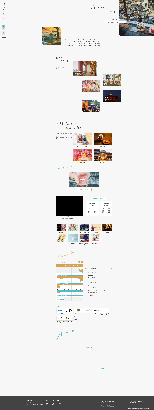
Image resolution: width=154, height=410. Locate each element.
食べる (53, 401)
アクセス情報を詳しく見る (103, 368)
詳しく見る (110, 268)
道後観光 (46, 403)
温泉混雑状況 (3, 29)
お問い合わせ (59, 400)
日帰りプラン (47, 404)
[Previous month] (79, 262)
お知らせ (46, 400)
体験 (53, 403)
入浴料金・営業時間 (83, 189)
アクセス (58, 404)
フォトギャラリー (60, 403)
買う (53, 404)
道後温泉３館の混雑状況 (98, 198)
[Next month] (82, 262)
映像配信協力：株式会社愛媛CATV (69, 218)
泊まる (53, 400)
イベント (46, 401)
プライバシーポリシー (60, 401)
